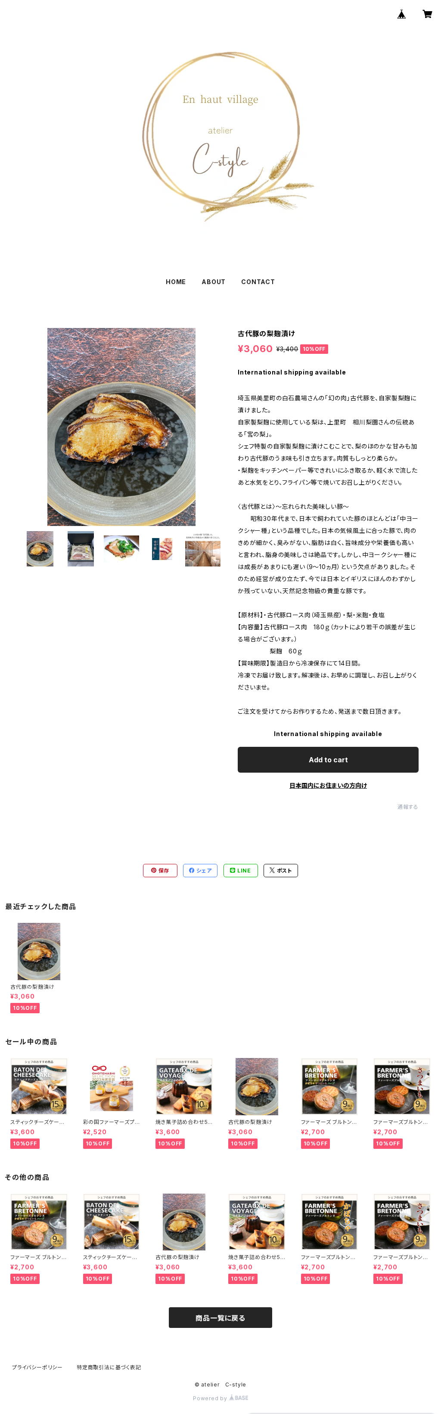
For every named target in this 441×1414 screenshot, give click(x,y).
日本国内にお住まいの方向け (328, 785)
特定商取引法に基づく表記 (109, 1367)
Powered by (211, 1398)
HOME (176, 281)
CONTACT (258, 281)
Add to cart (328, 759)
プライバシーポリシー (37, 1367)
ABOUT (214, 281)
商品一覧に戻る (220, 1318)
